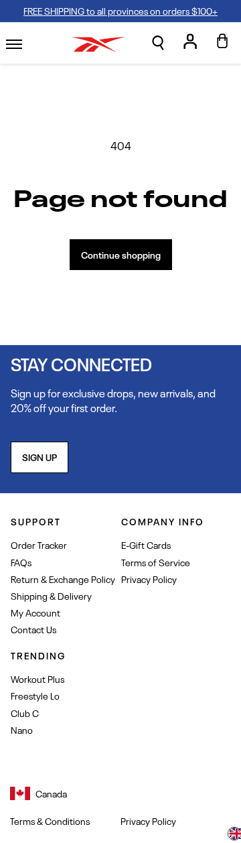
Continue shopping (121, 254)
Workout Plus (37, 678)
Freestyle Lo (35, 695)
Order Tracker (39, 544)
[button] (158, 43)
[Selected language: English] (234, 835)
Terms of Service (155, 562)
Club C (25, 712)
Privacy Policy (149, 578)
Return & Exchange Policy (63, 578)
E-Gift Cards (146, 544)
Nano (22, 729)
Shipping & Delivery (51, 595)
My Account (35, 612)
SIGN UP (39, 456)
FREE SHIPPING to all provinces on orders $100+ (120, 10)
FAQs (21, 562)
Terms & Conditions (50, 821)
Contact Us (33, 629)
